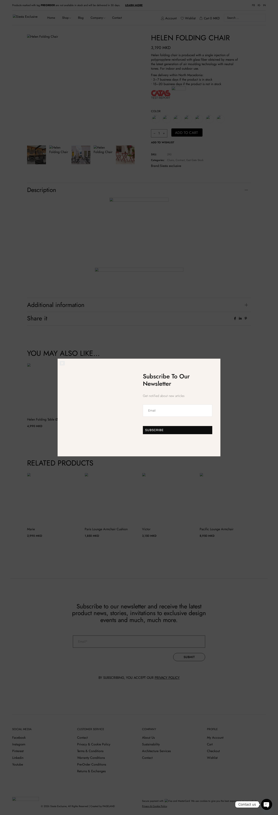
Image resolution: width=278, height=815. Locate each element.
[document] (139, 407)
